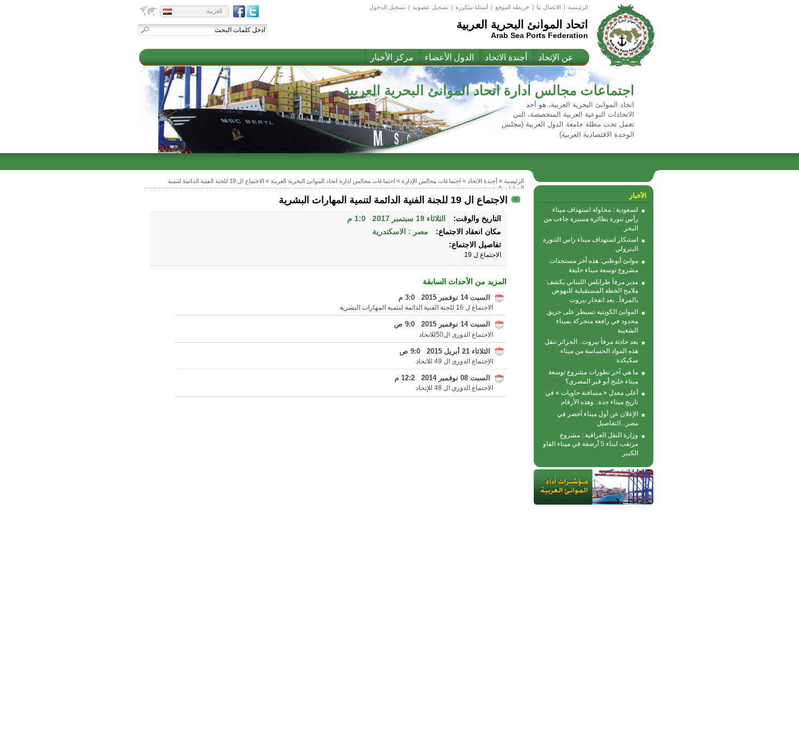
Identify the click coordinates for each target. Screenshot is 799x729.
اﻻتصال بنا (548, 7)
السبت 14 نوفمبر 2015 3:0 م (444, 297)
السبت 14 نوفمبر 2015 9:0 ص (442, 324)
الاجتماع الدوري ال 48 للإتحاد (454, 388)
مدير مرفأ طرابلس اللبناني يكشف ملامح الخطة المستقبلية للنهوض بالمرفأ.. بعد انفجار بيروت (592, 291)
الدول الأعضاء (449, 57)
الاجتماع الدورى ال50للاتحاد (456, 334)
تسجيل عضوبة (430, 7)
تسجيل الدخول (387, 7)
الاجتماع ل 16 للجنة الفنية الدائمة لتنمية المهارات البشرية (416, 307)
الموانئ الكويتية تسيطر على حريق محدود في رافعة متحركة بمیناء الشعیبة (592, 321)
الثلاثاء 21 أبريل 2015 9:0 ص (445, 351)
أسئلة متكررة (471, 7)
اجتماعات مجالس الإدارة (431, 181)
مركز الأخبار (392, 57)
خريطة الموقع (512, 7)
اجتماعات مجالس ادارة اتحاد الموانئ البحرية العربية (333, 181)
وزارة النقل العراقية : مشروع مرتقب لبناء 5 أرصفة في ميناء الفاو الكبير (590, 444)
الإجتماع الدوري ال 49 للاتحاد (454, 361)
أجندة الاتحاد (506, 57)
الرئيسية (578, 7)
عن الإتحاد (555, 57)
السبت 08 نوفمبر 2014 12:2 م (442, 378)
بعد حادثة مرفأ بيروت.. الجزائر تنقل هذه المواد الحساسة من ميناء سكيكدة (591, 351)
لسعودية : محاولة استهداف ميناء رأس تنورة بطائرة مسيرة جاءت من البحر (591, 219)
